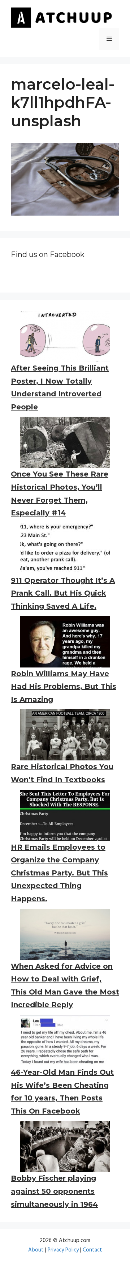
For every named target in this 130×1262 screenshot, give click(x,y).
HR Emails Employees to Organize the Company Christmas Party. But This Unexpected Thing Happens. (59, 873)
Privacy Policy (63, 1250)
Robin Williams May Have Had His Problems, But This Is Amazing (63, 686)
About (36, 1250)
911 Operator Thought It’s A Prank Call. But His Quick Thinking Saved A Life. (63, 593)
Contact (92, 1250)
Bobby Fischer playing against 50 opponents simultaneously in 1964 (54, 1191)
